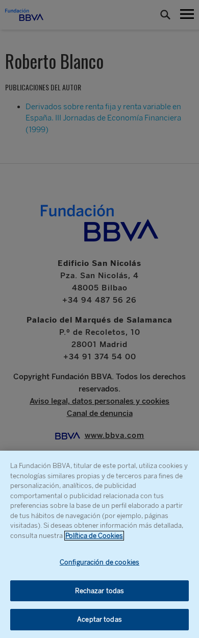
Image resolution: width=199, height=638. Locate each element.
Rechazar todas (100, 591)
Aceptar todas (99, 619)
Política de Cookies (94, 535)
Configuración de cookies (99, 562)
